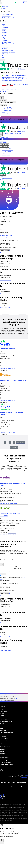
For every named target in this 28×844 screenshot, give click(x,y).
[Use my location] (2, 97)
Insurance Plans (4, 237)
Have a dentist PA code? (7, 102)
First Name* (17, 558)
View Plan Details (4, 368)
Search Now (3, 100)
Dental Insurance (6, 16)
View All (2, 60)
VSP (3, 55)
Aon (3, 45)
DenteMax (4, 32)
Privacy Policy (8, 786)
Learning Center (6, 113)
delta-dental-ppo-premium (8, 52)
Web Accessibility (22, 782)
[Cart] (4, 133)
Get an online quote (12, 503)
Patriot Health (5, 34)
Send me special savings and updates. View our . (13, 578)
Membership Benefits (7, 108)
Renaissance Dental (7, 47)
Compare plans (20, 442)
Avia (3, 37)
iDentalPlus (5, 48)
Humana (4, 35)
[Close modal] (1, 825)
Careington (5, 27)
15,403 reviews (21, 69)
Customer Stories (6, 110)
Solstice (4, 30)
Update (2, 843)
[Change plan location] (1, 3)
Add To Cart (12, 368)
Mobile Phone (17, 568)
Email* (15, 566)
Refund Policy (18, 786)
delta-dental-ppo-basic (7, 50)
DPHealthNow (5, 53)
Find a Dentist (3, 91)
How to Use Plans (6, 107)
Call (12, 534)
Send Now (2, 574)
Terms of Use (11, 782)
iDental (4, 29)
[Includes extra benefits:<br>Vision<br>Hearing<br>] (0, 365)
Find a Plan (3, 8)
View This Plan (3, 503)
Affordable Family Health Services (10, 43)
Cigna (3, 25)
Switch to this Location (5, 280)
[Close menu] (1, 135)
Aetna (3, 24)
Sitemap (3, 782)
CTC (3, 57)
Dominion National (6, 42)
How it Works (4, 105)
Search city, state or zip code (6, 93)
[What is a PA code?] (15, 102)
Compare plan (4, 370)
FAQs (3, 112)
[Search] (1, 133)
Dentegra (4, 40)
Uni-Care (4, 38)
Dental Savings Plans (7, 14)
